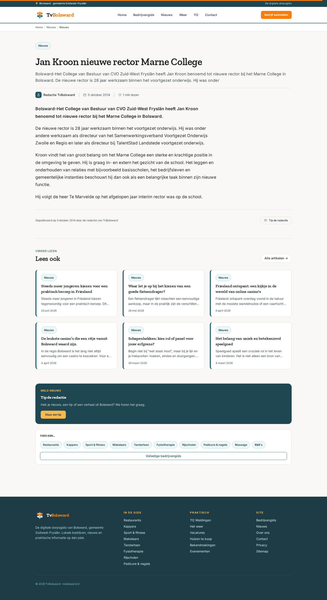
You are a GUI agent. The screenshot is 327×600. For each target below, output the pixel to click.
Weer (183, 15)
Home (122, 15)
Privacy (261, 545)
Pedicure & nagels (215, 444)
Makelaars (119, 444)
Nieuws (167, 15)
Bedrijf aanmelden (276, 14)
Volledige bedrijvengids (163, 456)
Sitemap (262, 551)
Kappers (72, 444)
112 (196, 15)
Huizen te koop (201, 539)
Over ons (262, 532)
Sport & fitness (95, 444)
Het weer (196, 526)
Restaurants (51, 444)
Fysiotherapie (166, 444)
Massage (241, 444)
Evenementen (200, 551)
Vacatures (197, 532)
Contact (211, 15)
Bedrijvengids (143, 15)
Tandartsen (141, 444)
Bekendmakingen (202, 545)
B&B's (258, 444)
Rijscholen (189, 444)
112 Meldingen (200, 520)
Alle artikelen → (276, 258)
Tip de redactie (278, 220)
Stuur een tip (53, 414)
